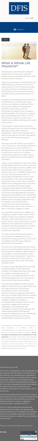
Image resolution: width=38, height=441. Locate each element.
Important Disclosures (8, 426)
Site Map (3, 432)
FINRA (23, 403)
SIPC (27, 403)
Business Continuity (25, 426)
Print (6, 40)
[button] (29, 18)
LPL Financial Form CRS (9, 367)
